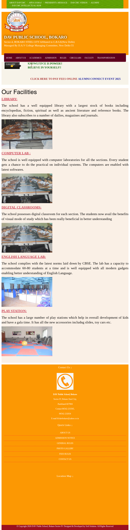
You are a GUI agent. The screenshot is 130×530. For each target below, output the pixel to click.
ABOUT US (21, 58)
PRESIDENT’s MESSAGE (56, 3)
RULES (63, 58)
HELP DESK (24, 64)
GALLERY (10, 64)
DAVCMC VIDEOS (79, 3)
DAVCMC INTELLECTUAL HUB (26, 5)
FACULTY (89, 58)
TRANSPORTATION (106, 58)
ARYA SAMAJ (35, 3)
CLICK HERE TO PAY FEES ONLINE (47, 78)
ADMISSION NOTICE (65, 438)
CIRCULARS (75, 58)
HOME (9, 58)
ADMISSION (51, 58)
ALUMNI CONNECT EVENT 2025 (92, 78)
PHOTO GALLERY (65, 448)
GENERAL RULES (65, 443)
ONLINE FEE (39, 64)
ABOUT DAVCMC (17, 3)
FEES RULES (65, 454)
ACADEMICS (35, 58)
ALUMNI (95, 3)
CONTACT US (65, 459)
